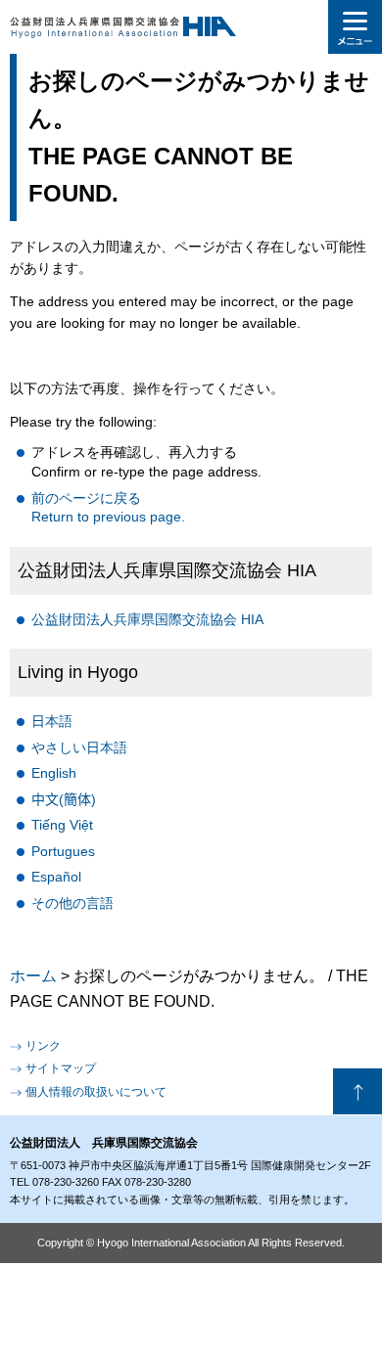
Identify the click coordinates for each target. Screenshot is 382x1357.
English (53, 773)
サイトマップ (60, 1068)
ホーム (33, 976)
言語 (72, 903)
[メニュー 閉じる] (355, 27)
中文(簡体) (63, 799)
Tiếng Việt (62, 825)
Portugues (63, 851)
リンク (43, 1046)
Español (56, 876)
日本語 (51, 721)
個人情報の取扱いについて (96, 1092)
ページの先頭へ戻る (357, 1091)
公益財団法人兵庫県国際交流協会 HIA (147, 619)
